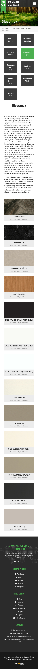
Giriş (20, 599)
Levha (28, 28)
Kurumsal (20, 602)
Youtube (20, 580)
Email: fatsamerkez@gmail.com (20, 636)
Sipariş (20, 615)
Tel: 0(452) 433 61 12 (20, 630)
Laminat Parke (20, 608)
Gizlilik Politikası (27, 659)
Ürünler (20, 605)
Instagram (20, 587)
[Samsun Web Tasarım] (19, 663)
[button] (34, 3)
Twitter (20, 577)
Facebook (20, 574)
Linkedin (20, 583)
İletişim (20, 611)
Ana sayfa (5, 28)
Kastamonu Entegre (17, 28)
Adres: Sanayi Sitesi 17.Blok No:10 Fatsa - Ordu (20, 641)
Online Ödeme (20, 618)
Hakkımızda (20, 562)
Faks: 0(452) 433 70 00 (20, 633)
